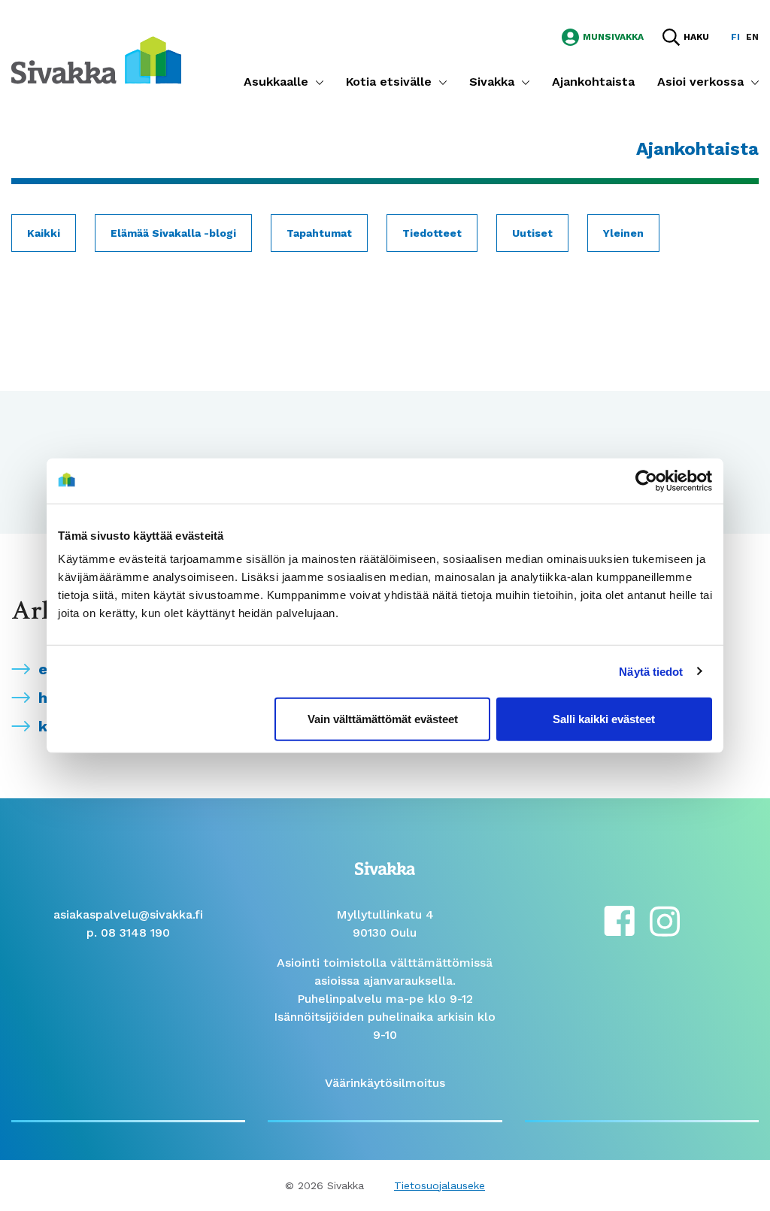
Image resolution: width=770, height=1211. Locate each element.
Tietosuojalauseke (439, 1185)
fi (735, 37)
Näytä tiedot (651, 671)
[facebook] (619, 920)
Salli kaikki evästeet (604, 719)
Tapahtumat (319, 233)
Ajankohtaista (593, 81)
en (752, 37)
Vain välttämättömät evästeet (383, 719)
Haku (696, 37)
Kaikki (43, 233)
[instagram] (665, 920)
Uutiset (532, 233)
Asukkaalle (276, 81)
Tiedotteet (432, 233)
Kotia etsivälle (389, 81)
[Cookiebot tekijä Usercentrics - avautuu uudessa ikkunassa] (646, 480)
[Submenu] (319, 82)
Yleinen (623, 233)
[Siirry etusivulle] (96, 59)
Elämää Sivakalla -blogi (173, 233)
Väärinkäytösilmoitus (385, 1083)
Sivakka (491, 81)
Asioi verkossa (700, 81)
